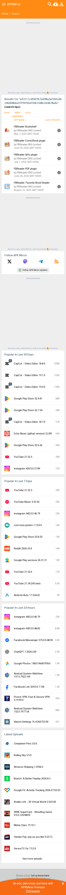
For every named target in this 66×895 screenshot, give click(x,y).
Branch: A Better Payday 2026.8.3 (32, 778)
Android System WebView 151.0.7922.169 (28, 675)
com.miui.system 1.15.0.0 (28, 525)
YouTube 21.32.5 (23, 456)
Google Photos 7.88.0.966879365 (32, 663)
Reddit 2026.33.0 (23, 548)
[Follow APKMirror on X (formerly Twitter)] (9, 262)
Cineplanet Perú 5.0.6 (25, 743)
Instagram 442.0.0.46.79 (27, 513)
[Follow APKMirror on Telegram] (41, 262)
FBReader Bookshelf (25, 126)
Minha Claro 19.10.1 (25, 825)
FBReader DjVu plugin (25, 154)
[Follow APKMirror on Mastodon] (25, 262)
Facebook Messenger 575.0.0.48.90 (33, 640)
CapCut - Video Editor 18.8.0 (29, 363)
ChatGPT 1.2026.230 (25, 651)
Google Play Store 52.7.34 (28, 410)
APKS (7, 113)
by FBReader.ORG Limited (27, 130)
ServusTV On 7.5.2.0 (25, 848)
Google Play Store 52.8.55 (28, 536)
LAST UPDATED (53, 120)
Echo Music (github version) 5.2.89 (33, 433)
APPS (17, 113)
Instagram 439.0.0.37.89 (27, 468)
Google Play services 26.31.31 (30, 560)
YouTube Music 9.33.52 (26, 501)
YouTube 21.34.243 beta (27, 583)
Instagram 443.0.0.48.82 (27, 628)
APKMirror (14, 4)
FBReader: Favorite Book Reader (32, 182)
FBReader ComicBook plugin (29, 140)
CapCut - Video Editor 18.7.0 (29, 421)
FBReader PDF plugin (25, 168)
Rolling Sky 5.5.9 (22, 755)
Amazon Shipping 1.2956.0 (28, 766)
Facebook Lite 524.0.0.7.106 (29, 686)
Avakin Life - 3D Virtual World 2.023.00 (35, 801)
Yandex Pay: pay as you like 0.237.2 (33, 836)
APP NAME (19, 120)
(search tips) (12, 107)
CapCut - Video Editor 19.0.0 (29, 386)
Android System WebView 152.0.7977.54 (28, 710)
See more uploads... (33, 858)
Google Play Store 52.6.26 (28, 445)
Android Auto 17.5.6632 (27, 595)
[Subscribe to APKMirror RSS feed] (56, 262)
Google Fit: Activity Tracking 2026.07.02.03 (37, 790)
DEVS (28, 113)
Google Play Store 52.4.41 (28, 398)
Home (5, 13)
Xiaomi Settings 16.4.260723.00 (31, 721)
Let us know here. (40, 875)
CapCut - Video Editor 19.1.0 (29, 375)
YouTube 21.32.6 (23, 571)
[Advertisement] (33, 57)
